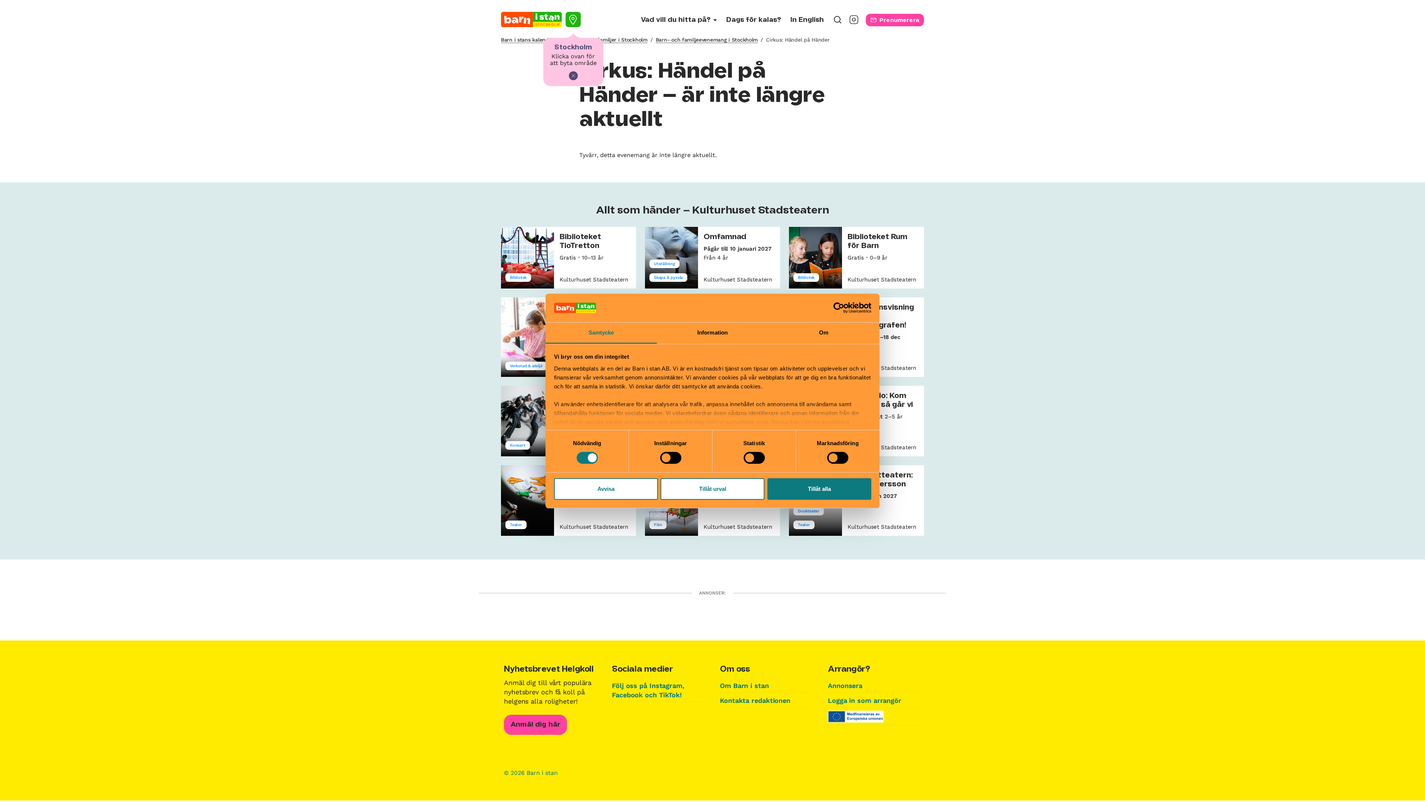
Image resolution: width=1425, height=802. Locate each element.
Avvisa (606, 489)
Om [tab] (823, 332)
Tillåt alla (819, 489)
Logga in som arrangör (864, 700)
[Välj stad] (573, 19)
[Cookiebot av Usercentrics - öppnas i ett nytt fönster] (838, 307)
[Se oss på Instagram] (853, 22)
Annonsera (845, 685)
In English (807, 20)
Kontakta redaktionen (755, 700)
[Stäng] (573, 75)
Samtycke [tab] (601, 332)
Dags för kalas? (753, 20)
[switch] (670, 458)
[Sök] (837, 22)
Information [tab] (712, 332)
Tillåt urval (712, 489)
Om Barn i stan (744, 685)
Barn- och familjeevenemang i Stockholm (707, 40)
